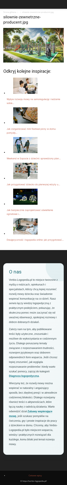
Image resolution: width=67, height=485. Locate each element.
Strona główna (9, 12)
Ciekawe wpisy (35, 475)
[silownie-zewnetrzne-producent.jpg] (33, 61)
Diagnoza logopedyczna (24, 376)
